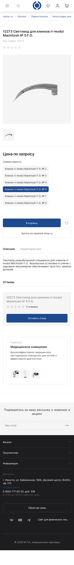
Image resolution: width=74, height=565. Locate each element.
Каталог (22, 16)
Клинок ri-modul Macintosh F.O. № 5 (26, 189)
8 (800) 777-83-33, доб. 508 (19, 491)
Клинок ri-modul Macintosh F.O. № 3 (26, 175)
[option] (37, 89)
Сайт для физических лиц (52, 519)
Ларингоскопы (39, 16)
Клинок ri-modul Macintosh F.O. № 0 (26, 202)
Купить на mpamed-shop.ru (37, 233)
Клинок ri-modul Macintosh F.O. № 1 (25, 196)
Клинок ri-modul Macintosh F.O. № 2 (26, 168)
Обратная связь (37, 507)
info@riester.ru (11, 487)
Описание (9, 248)
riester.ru (8, 16)
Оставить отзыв (37, 318)
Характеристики (30, 248)
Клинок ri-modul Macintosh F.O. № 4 (26, 182)
